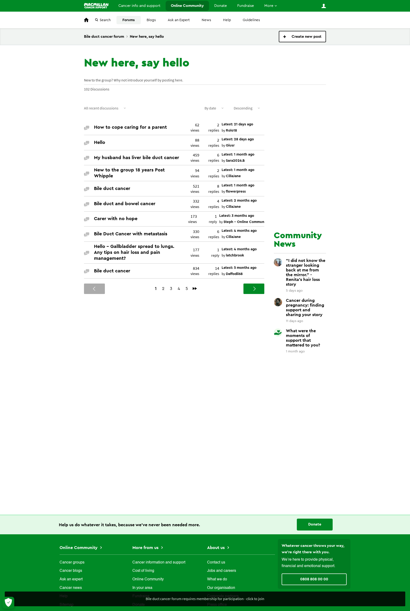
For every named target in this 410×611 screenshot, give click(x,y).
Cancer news (71, 588)
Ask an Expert (179, 20)
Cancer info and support (139, 6)
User (323, 6)
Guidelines (251, 20)
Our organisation (221, 588)
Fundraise (245, 6)
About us (216, 547)
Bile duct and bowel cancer (124, 203)
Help (227, 20)
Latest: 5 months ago (239, 268)
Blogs (151, 20)
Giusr (230, 145)
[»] (194, 288)
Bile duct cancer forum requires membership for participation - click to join (205, 598)
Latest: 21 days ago (237, 124)
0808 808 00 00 (314, 579)
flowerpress (236, 191)
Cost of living (143, 571)
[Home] (96, 6)
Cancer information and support (158, 562)
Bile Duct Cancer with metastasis (130, 234)
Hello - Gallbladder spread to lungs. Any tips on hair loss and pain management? (134, 252)
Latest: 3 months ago (236, 216)
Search (105, 20)
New (302, 36)
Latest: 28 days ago (238, 139)
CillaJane (233, 176)
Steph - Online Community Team (251, 222)
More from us (146, 547)
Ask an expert (71, 579)
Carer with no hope (115, 218)
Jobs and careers (221, 571)
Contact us (216, 562)
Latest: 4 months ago (239, 230)
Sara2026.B (235, 160)
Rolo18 (231, 130)
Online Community (187, 6)
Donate (220, 6)
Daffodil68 (234, 274)
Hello (99, 142)
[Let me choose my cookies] (8, 603)
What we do (217, 579)
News (206, 20)
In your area (142, 588)
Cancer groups (72, 562)
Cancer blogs (71, 571)
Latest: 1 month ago (238, 154)
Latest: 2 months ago (239, 200)
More (268, 6)
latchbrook (235, 255)
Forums (128, 20)
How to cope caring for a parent (130, 127)
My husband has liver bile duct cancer (136, 157)
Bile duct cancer (112, 188)
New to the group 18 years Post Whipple (129, 173)
